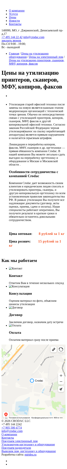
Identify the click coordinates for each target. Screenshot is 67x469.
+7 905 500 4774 (11, 427)
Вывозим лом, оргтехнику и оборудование (28, 451)
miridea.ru (30, 454)
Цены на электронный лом (46, 56)
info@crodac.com (33, 37)
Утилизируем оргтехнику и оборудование (28, 444)
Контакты (15, 24)
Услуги (13, 14)
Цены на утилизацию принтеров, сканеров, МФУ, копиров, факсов (36, 62)
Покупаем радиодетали (16, 447)
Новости (14, 20)
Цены (12, 17)
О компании (17, 10)
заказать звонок (11, 40)
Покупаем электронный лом (19, 441)
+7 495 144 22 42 (12, 37)
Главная (14, 53)
